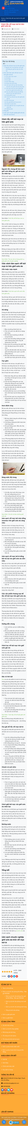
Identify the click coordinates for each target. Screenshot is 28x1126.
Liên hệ (6, 14)
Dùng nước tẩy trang (11, 83)
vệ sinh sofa (19, 931)
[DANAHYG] (14, 2)
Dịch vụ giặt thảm (8, 1018)
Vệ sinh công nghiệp (10, 12)
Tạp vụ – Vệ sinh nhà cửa (11, 10)
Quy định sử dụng (8, 1069)
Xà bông (8, 78)
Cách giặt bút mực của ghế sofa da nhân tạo (15, 106)
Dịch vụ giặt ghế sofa (9, 1014)
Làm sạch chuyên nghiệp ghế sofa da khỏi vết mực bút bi (14, 113)
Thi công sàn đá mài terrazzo (11, 1039)
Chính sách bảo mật (8, 1066)
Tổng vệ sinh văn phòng (12, 1010)
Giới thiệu (7, 6)
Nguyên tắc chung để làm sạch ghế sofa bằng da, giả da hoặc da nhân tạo (14, 69)
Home (3, 18)
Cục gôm (8, 79)
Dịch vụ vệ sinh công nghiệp (11, 1029)
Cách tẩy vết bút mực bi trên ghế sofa (14, 65)
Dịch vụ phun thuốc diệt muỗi (11, 1046)
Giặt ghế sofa (7, 29)
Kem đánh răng (10, 81)
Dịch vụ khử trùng (9, 8)
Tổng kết (6, 110)
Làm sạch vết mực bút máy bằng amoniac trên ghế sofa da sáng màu (15, 85)
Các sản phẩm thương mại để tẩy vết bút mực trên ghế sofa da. (14, 92)
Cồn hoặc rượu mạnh (11, 76)
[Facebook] (2, 1090)
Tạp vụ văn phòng (8, 988)
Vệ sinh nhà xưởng (8, 1025)
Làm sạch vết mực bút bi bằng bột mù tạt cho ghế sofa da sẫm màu (14, 89)
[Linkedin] (8, 1090)
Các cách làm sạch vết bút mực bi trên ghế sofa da (13, 73)
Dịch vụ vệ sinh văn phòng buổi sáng (16, 1007)
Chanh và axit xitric (11, 103)
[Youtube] (11, 1090)
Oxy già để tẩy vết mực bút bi (14, 102)
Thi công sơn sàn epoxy (9, 1035)
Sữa (3, 679)
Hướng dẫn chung (10, 95)
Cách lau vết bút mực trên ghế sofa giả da (15, 97)
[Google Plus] (5, 1090)
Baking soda (10, 109)
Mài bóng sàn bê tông (9, 1032)
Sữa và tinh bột (10, 100)
